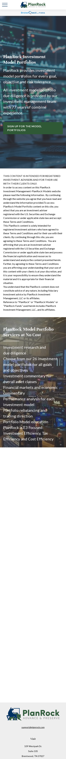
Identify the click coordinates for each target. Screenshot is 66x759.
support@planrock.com (33, 727)
